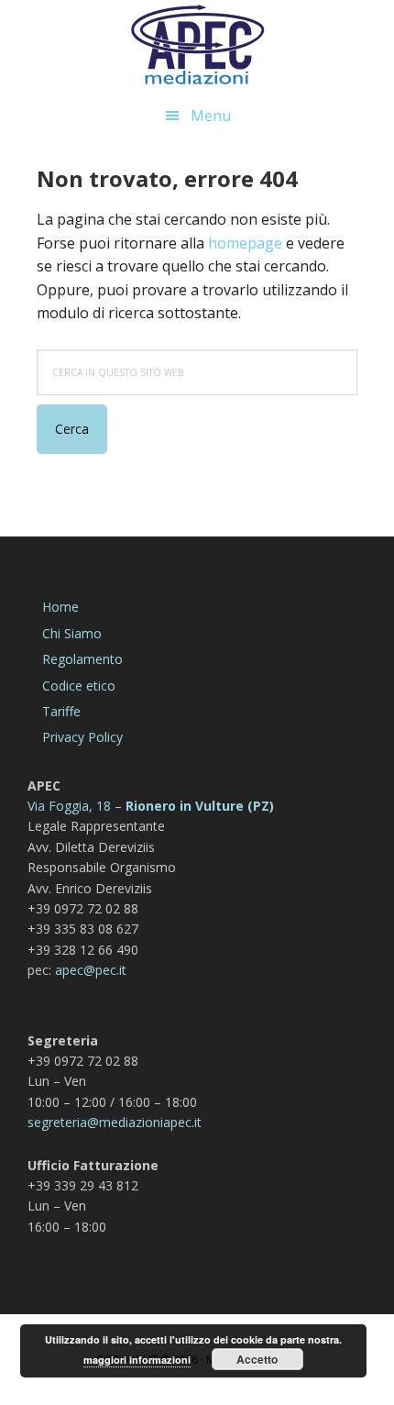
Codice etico (78, 685)
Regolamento (82, 659)
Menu (211, 115)
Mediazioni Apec (197, 46)
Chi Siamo (72, 633)
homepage (245, 243)
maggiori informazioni (137, 1359)
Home (60, 606)
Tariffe (61, 711)
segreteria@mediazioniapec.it (114, 1122)
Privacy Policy (82, 737)
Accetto (257, 1359)
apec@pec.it (90, 970)
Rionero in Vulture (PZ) (198, 805)
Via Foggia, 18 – (74, 805)
